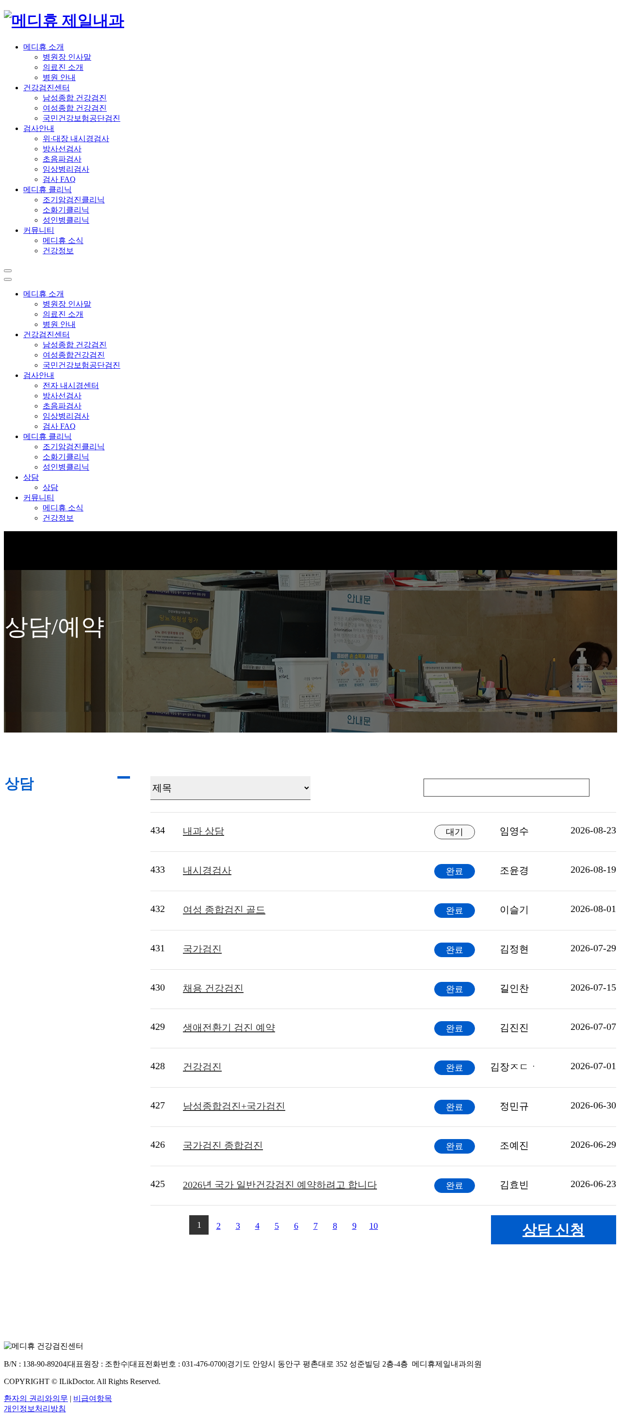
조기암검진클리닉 (74, 200)
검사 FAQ (59, 179)
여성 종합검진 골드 (224, 909)
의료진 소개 (63, 67)
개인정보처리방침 (35, 1408)
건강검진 (202, 1066)
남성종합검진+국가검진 (234, 1106)
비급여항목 (92, 1398)
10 (373, 1226)
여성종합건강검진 (74, 355)
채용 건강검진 (213, 988)
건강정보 (58, 250)
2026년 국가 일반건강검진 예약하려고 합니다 (280, 1184)
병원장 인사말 (67, 57)
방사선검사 (62, 149)
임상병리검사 (66, 169)
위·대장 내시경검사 (76, 138)
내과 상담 (203, 831)
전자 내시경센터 (71, 385)
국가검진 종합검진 (223, 1145)
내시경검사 (207, 870)
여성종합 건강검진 (75, 108)
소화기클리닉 (66, 210)
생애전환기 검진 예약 (229, 1027)
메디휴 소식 (63, 240)
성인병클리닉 (66, 220)
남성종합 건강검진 (75, 98)
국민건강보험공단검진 (81, 118)
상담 (50, 487)
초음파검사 (62, 159)
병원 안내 (59, 77)
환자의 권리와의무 (36, 1398)
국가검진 (202, 949)
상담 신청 (554, 1230)
